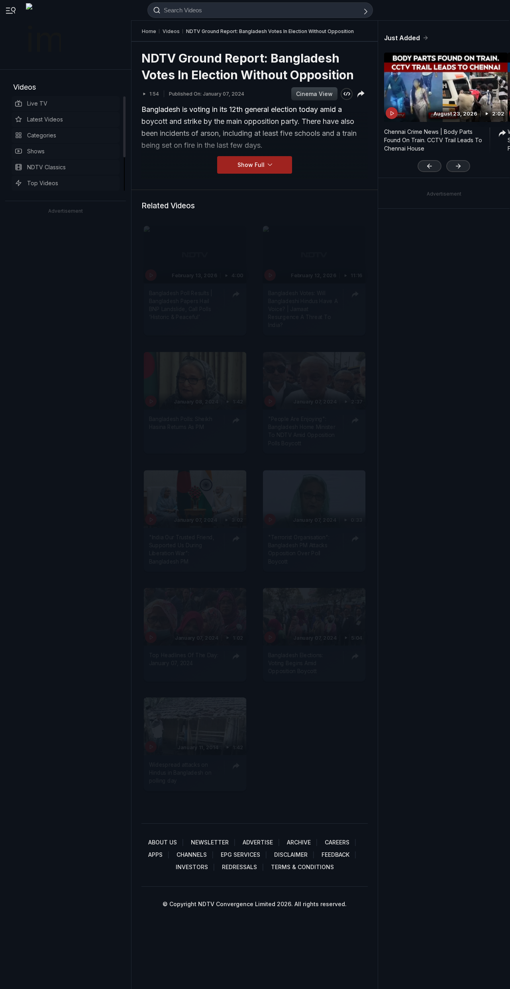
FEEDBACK (335, 854)
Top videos (42, 183)
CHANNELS (192, 854)
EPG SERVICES (240, 854)
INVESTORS (192, 867)
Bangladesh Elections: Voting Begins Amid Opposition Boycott (295, 663)
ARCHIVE (299, 842)
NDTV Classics (46, 167)
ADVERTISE (258, 842)
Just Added (402, 38)
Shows (36, 151)
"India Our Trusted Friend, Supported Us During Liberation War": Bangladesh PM (181, 549)
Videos (24, 87)
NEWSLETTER (210, 842)
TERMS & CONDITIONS (302, 867)
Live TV (37, 103)
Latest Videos (45, 119)
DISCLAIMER (291, 854)
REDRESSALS (239, 867)
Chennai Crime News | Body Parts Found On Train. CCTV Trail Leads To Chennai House (433, 140)
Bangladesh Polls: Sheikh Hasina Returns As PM (180, 423)
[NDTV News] (44, 34)
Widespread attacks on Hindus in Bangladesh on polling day (180, 773)
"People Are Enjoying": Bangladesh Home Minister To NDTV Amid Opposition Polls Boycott (301, 431)
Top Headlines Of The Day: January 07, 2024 (183, 659)
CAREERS (337, 842)
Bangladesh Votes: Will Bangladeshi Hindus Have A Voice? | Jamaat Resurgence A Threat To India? (303, 309)
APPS (155, 854)
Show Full (251, 164)
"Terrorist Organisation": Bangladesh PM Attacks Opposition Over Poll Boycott (299, 549)
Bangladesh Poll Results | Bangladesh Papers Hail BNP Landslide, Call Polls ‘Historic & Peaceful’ (180, 305)
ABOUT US (162, 842)
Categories (41, 135)
